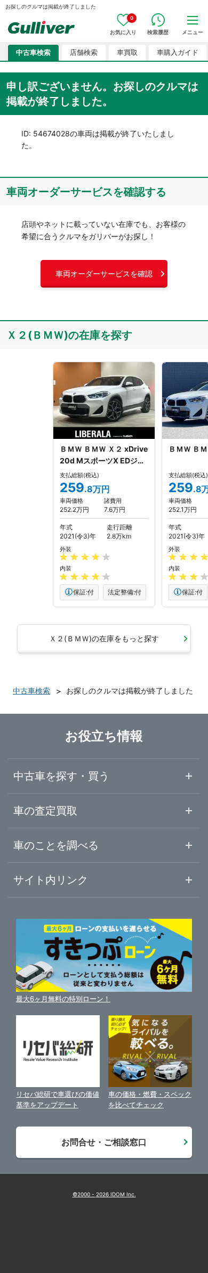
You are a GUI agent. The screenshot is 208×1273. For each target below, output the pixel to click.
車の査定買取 (45, 810)
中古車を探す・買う (61, 776)
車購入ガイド (177, 52)
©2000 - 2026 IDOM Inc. (104, 1194)
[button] (104, 273)
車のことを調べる (56, 845)
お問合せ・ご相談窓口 (104, 1142)
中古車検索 (33, 52)
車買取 (127, 52)
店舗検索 (84, 52)
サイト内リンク (50, 880)
